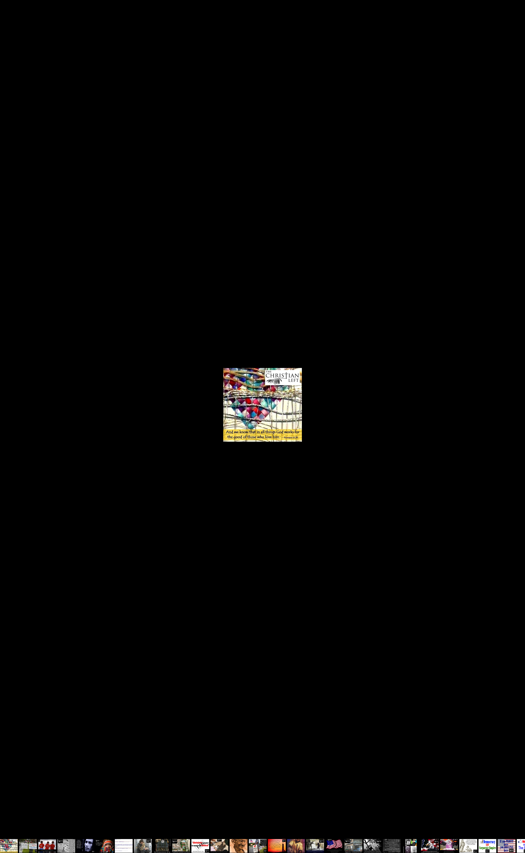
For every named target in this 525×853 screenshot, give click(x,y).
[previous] (5, 422)
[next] (520, 422)
